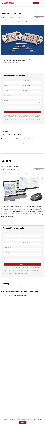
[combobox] (22, 102)
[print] (43, 21)
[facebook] (18, 21)
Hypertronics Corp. (11, 17)
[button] (2, 3)
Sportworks (9, 169)
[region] (22, 421)
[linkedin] (20, 21)
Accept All (22, 422)
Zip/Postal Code (7, 95)
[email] (26, 21)
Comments (6, 105)
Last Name (26, 80)
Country (6, 100)
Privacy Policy (39, 419)
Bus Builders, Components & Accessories (10, 9)
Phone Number (26, 85)
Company (6, 90)
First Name (7, 80)
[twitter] (22, 21)
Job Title (25, 90)
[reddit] (24, 21)
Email (5, 85)
